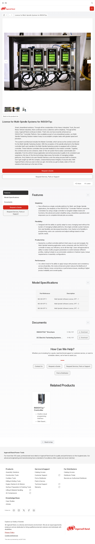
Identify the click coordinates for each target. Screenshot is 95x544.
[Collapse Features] (88, 195)
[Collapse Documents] (88, 322)
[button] (62, 195)
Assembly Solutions (12, 472)
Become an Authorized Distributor (75, 478)
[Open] (92, 8)
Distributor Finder (69, 475)
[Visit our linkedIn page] (34, 510)
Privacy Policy (9, 532)
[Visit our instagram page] (19, 510)
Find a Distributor (40, 478)
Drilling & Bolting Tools (13, 481)
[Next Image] (89, 61)
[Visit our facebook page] (29, 510)
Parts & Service (40, 481)
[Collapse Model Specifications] (88, 282)
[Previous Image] (6, 61)
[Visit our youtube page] (14, 510)
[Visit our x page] (24, 510)
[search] (92, 3)
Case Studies (10, 501)
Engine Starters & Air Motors (15, 484)
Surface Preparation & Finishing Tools (18, 487)
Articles (8, 504)
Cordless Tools (11, 478)
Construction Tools (12, 475)
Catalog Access (40, 472)
